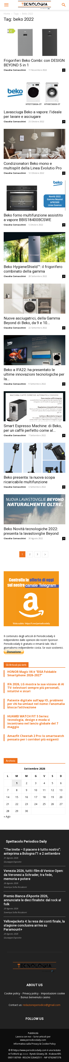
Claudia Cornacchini (15, 70)
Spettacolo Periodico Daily (26, 841)
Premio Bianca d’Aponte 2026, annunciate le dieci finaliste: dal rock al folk (32, 900)
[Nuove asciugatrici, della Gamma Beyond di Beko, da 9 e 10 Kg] (34, 299)
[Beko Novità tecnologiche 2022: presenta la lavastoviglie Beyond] (34, 509)
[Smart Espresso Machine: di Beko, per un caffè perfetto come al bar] (34, 406)
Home (7, 13)
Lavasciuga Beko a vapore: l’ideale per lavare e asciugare (33, 114)
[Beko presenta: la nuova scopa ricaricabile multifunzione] (34, 458)
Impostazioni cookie (53, 993)
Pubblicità (33, 1033)
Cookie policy (12, 993)
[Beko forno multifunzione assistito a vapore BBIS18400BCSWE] (34, 195)
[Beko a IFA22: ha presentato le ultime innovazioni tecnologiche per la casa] (34, 350)
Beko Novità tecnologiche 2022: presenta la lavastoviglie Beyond (31, 531)
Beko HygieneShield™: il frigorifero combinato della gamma (33, 269)
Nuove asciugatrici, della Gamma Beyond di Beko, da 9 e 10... (32, 320)
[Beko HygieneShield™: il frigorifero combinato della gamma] (34, 247)
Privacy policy (30, 993)
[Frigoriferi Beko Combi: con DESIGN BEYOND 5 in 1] (34, 41)
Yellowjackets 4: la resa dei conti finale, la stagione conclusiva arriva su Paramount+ (34, 925)
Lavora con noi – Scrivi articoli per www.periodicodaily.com (33, 1038)
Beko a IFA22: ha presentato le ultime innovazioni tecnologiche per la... (34, 374)
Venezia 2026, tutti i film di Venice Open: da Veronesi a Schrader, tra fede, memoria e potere (33, 875)
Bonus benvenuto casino (35, 997)
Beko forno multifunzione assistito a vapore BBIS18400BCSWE (33, 217)
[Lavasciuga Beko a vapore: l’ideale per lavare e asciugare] (34, 92)
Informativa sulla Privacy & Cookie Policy (35, 1043)
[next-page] (45, 554)
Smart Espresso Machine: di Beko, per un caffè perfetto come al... (33, 428)
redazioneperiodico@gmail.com (41, 1005)
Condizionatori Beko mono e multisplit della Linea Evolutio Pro (33, 165)
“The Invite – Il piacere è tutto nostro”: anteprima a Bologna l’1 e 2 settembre (32, 851)
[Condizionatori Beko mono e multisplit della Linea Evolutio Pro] (34, 144)
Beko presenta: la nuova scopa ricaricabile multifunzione (29, 479)
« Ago (7, 816)
